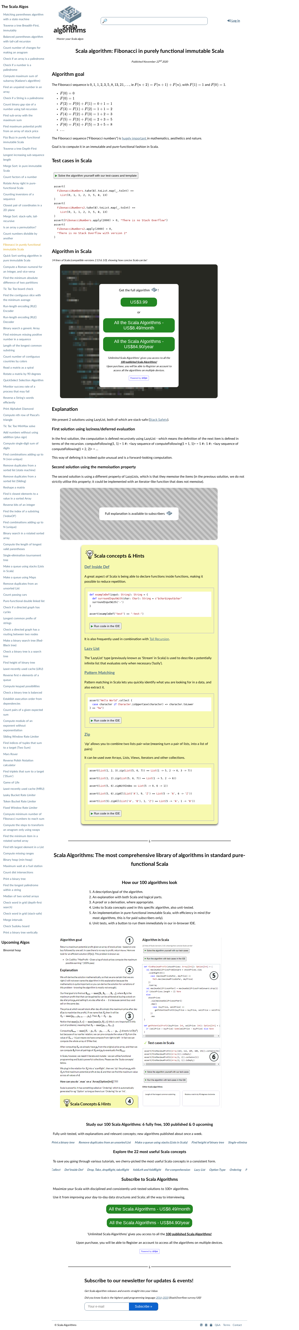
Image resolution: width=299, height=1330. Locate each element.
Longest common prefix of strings (19, 621)
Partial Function (243, 1169)
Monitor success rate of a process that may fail (19, 389)
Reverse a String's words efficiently (18, 400)
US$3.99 (138, 302)
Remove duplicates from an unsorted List (82, 1142)
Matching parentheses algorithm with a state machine (23, 17)
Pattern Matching (99, 673)
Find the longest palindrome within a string (20, 887)
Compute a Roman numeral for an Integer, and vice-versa (22, 269)
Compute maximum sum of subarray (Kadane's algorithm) (21, 78)
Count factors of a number (20, 177)
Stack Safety (158, 419)
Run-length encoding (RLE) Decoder (20, 320)
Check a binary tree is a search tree (22, 654)
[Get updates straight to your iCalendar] (206, 1325)
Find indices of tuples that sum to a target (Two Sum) (22, 745)
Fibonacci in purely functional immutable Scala (21, 247)
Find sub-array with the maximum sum (18, 118)
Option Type (205, 1169)
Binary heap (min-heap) (17, 859)
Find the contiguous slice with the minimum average (22, 298)
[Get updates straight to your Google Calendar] (211, 1325)
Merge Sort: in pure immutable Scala (22, 168)
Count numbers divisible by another (20, 236)
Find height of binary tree (185, 1142)
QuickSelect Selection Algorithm (23, 380)
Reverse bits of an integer (19, 504)
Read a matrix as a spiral (18, 367)
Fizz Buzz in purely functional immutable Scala (21, 140)
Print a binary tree (14, 878)
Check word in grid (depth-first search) (22, 905)
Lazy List (91, 649)
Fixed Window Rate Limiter (20, 807)
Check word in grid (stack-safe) (22, 913)
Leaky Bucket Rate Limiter (19, 795)
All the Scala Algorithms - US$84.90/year (139, 344)
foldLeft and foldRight (135, 1169)
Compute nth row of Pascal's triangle (21, 417)
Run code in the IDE (105, 626)
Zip (87, 735)
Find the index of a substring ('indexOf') (21, 514)
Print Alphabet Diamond (18, 408)
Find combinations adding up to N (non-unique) (23, 457)
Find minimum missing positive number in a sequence (22, 337)
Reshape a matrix (14, 487)
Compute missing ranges (18, 853)
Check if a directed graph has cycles (21, 610)
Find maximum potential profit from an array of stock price (22, 129)
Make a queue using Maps (19, 577)
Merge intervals (12, 919)
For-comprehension (165, 1169)
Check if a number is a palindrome (17, 67)
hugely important (134, 138)
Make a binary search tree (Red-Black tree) (23, 643)
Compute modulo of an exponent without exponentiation (18, 725)
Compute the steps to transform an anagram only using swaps (23, 827)
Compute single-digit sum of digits (20, 446)
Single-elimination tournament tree (228, 1142)
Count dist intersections (18, 872)
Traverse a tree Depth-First (20, 148)
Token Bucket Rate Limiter (19, 801)
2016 (159, 1298)
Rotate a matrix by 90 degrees (22, 374)
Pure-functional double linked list (24, 601)
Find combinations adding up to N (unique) (23, 525)
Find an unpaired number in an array (22, 89)
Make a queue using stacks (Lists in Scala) (138, 1142)
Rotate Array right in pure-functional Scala (19, 186)
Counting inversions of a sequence (18, 197)
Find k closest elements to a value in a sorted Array (20, 496)
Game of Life (11, 782)
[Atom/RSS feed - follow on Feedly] (201, 1325)
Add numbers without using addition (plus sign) (20, 435)
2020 (165, 1298)
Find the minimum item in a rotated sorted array (20, 838)
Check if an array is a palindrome (23, 58)
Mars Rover (10, 754)
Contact (237, 1325)
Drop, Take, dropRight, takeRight (96, 1169)
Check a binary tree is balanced (22, 692)
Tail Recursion (159, 639)
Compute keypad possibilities (21, 686)
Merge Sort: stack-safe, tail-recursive (20, 219)
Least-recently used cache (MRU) (23, 788)
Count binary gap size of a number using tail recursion (20, 107)
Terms (226, 1325)
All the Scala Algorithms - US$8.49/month (139, 325)
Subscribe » (143, 1306)
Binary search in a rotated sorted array (23, 536)
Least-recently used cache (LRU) (23, 669)
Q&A (217, 1325)
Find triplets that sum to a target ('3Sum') (23, 774)
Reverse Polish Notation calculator (18, 763)
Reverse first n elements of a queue (21, 678)
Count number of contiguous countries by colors (21, 359)
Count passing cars (15, 594)
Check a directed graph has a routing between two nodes (21, 632)
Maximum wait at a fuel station (23, 866)
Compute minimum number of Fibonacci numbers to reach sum (23, 816)
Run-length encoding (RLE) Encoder (20, 309)
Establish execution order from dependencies (22, 701)
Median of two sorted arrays (21, 896)
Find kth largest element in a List (23, 847)
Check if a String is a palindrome (23, 98)
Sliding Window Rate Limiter (21, 736)
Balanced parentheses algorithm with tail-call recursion (23, 39)
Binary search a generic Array (21, 328)
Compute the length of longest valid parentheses (22, 547)
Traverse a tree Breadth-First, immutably (21, 28)
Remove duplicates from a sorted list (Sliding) (19, 479)
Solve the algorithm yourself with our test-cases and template (96, 175)
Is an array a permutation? (19, 227)
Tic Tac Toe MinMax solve (19, 426)
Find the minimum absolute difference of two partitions (20, 280)
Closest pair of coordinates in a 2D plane (22, 208)
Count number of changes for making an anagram (21, 50)
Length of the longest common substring (22, 348)
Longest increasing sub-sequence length (23, 157)
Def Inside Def (96, 567)
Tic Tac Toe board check (18, 289)
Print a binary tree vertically (20, 932)
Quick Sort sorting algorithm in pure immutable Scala (22, 258)
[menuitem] (228, 21)
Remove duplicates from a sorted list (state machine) (19, 468)
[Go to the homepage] (70, 35)
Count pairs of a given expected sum (23, 712)
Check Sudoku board (16, 926)
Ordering (223, 1169)
